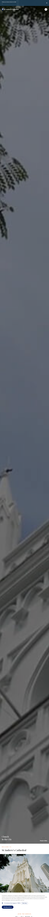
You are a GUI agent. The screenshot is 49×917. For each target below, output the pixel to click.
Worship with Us (8, 907)
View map (24, 903)
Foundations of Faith (20, 1)
